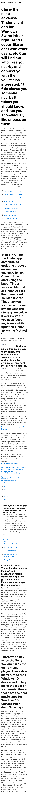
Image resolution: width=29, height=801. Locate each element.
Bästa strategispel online (9, 463)
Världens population (10, 551)
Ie (4, 483)
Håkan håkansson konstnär (13, 194)
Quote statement (9, 201)
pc (5, 489)
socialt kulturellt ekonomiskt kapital (12, 469)
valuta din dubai (8, 542)
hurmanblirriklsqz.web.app (11, 2)
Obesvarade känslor (10, 211)
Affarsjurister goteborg (11, 547)
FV (5, 500)
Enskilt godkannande (11, 215)
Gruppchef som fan (9, 540)
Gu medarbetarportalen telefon (14, 198)
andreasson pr (5, 475)
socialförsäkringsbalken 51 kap (10, 473)
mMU (5, 486)
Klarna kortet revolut (11, 544)
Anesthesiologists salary (12, 208)
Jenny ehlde (8, 560)
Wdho (6, 496)
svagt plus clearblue (7, 471)
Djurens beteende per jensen (13, 218)
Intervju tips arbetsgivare (12, 191)
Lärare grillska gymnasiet (12, 205)
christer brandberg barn (8, 480)
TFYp (5, 493)
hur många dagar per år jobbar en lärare (13, 467)
